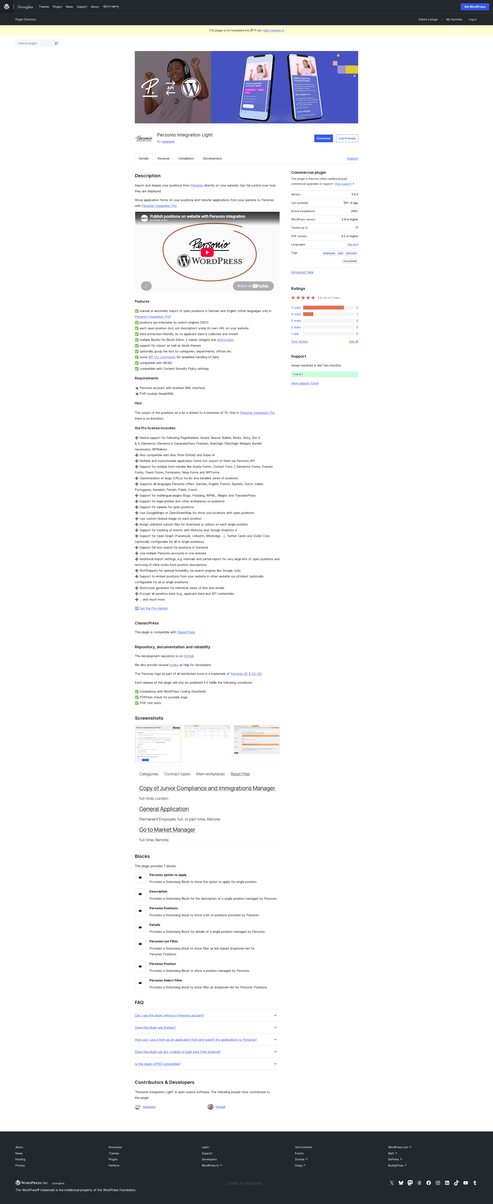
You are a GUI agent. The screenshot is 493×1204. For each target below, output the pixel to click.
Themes (114, 1153)
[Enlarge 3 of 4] (275, 730)
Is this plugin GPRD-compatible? (157, 1064)
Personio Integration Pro (159, 206)
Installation (186, 158)
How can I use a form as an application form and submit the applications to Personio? (196, 1040)
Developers (209, 1159)
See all (353, 341)
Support (352, 158)
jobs (340, 253)
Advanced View (302, 272)
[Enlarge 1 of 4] (176, 730)
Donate (301, 1159)
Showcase (115, 1147)
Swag (300, 1165)
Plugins (113, 1159)
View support (343, 183)
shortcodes (225, 340)
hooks (173, 665)
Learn (205, 1147)
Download (323, 138)
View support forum (305, 383)
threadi (220, 1107)
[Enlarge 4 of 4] (275, 771)
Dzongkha (58, 1183)
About (19, 1147)
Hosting (20, 1159)
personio (351, 253)
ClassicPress (186, 632)
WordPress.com (400, 1147)
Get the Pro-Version (154, 608)
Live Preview (347, 138)
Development (212, 158)
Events (299, 1153)
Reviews (163, 158)
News (19, 1153)
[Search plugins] (56, 43)
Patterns (114, 1165)
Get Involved (303, 1147)
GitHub (189, 656)
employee (329, 253)
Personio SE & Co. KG (246, 674)
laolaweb (168, 141)
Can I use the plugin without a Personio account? (169, 1015)
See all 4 (353, 244)
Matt (392, 1153)
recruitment (350, 261)
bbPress (395, 1159)
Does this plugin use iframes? (155, 1027)
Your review (299, 341)
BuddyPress (397, 1165)
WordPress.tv (212, 1165)
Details (143, 158)
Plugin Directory (25, 19)
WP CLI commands (162, 357)
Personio (197, 185)
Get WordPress (474, 6)
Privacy (20, 1165)
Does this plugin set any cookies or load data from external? (178, 1052)
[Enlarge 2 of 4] (225, 730)
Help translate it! (273, 30)
